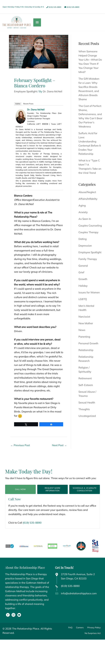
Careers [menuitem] (80, 627)
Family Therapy (87, 259)
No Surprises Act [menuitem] (93, 633)
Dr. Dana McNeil (35, 109)
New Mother (85, 323)
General (83, 265)
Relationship (85, 350)
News (81, 330)
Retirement (85, 378)
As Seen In (84, 218)
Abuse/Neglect (87, 192)
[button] (7, 615)
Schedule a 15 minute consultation (84, 489)
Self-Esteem (85, 385)
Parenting (84, 336)
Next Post (59, 445)
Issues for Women (89, 292)
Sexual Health (86, 402)
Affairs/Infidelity (87, 198)
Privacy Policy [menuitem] (94, 627)
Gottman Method (15, 591)
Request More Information (52, 489)
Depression (85, 245)
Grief (81, 272)
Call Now (20, 489)
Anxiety (83, 212)
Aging (82, 205)
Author (17, 104)
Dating (82, 238)
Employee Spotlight (25, 91)
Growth (82, 279)
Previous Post (20, 445)
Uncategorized (87, 415)
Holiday (83, 285)
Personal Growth (88, 343)
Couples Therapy (88, 232)
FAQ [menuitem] (70, 627)
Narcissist (84, 316)
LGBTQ (82, 299)
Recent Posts (28, 104)
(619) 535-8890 (54, 7)
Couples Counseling (90, 225)
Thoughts (84, 409)
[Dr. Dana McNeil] (21, 116)
